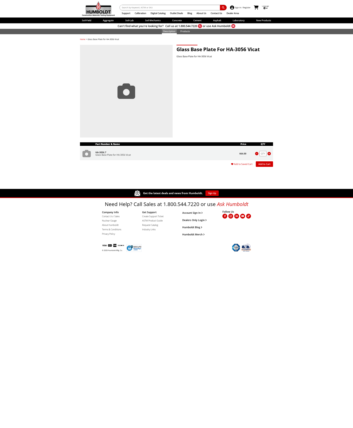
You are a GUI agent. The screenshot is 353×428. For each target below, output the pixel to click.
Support (126, 13)
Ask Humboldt (221, 26)
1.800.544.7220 (187, 26)
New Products (263, 20)
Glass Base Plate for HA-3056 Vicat (113, 154)
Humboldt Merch (192, 234)
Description (169, 31)
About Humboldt (110, 225)
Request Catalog (150, 225)
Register (247, 7)
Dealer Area (233, 13)
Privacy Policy (108, 233)
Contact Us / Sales (111, 216)
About (201, 13)
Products (185, 31)
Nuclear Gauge (109, 220)
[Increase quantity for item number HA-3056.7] (269, 153)
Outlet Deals (176, 13)
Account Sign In (191, 212)
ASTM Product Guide (152, 220)
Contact (216, 13)
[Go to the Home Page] (100, 8)
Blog (189, 13)
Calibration (140, 13)
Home (82, 39)
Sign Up (212, 193)
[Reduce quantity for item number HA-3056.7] (256, 153)
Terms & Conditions (111, 229)
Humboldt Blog (191, 227)
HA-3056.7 (100, 152)
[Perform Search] (223, 7)
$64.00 (242, 153)
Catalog (158, 13)
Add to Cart (264, 164)
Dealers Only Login (193, 220)
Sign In (238, 7)
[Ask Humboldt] (233, 26)
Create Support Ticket (153, 216)
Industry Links (149, 229)
